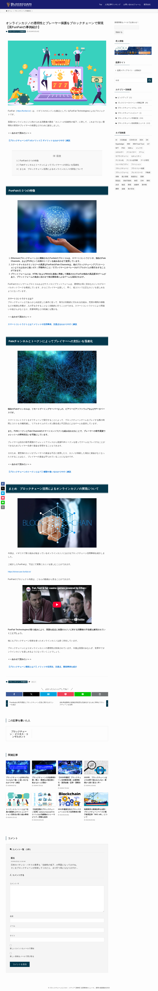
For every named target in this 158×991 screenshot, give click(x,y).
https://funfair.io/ (23, 111)
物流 (123, 185)
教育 (136, 181)
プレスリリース (137, 172)
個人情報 (125, 176)
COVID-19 (133, 140)
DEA (141, 140)
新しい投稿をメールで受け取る (22, 956)
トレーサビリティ (122, 164)
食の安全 (131, 189)
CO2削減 (123, 140)
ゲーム (141, 152)
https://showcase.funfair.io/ (19, 572)
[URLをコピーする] (99, 694)
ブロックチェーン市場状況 (17, 31)
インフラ (139, 148)
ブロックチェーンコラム (129, 108)
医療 (142, 176)
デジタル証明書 (132, 160)
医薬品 (118, 181)
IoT (148, 144)
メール (12, 926)
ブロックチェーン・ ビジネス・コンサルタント (19, 734)
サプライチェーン (122, 156)
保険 (117, 176)
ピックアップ (125, 97)
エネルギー (120, 152)
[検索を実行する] (149, 80)
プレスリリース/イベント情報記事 (133, 103)
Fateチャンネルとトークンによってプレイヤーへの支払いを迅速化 (49, 165)
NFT (117, 148)
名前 (11, 916)
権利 (148, 181)
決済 (117, 185)
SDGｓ (130, 148)
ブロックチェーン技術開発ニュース (134, 123)
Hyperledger (120, 144)
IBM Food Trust (138, 144)
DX (147, 140)
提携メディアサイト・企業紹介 (129, 70)
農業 (117, 189)
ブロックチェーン (122, 168)
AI (116, 140)
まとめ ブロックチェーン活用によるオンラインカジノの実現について (51, 169)
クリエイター (131, 152)
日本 (142, 181)
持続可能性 (127, 181)
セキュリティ (136, 156)
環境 (129, 185)
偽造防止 (134, 176)
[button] (14, 694)
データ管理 (145, 160)
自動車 (136, 185)
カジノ (33, 682)
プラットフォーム (122, 172)
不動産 (148, 172)
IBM (128, 144)
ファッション (136, 164)
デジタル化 (120, 160)
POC (123, 148)
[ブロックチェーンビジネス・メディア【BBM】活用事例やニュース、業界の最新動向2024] (20, 4)
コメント (14, 883)
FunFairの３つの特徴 (29, 161)
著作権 (144, 185)
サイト (12, 936)
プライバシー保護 (137, 168)
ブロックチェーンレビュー (129, 113)
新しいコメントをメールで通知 (22, 948)
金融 (123, 189)
